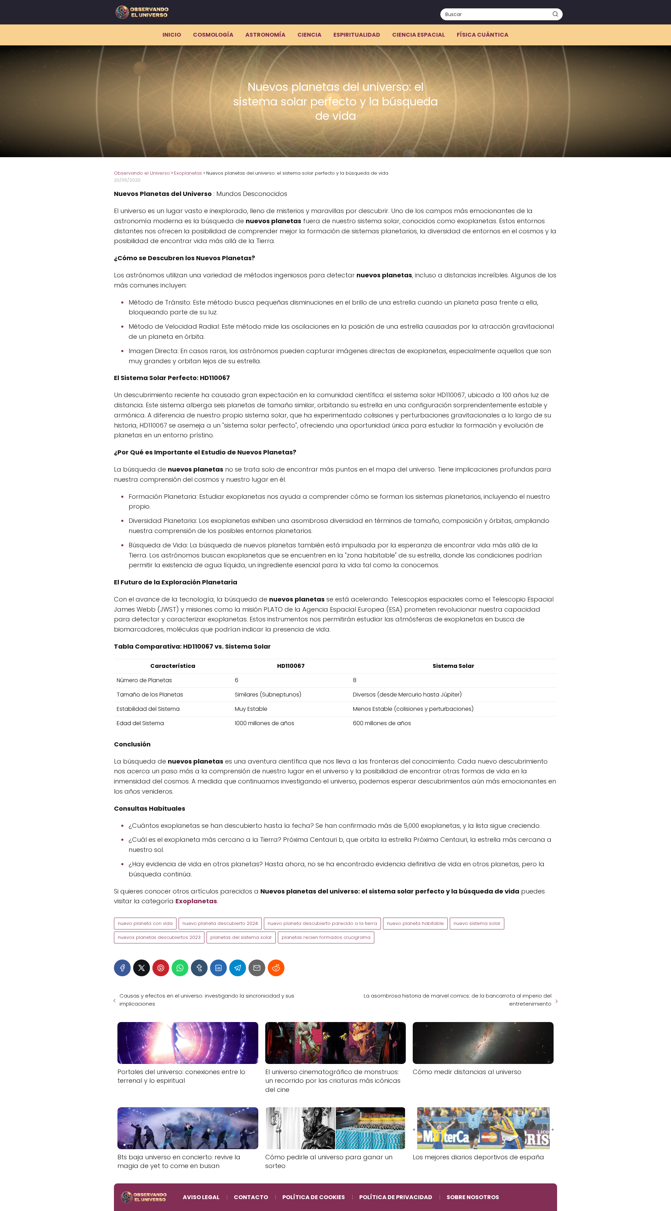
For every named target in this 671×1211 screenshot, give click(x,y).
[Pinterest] (160, 968)
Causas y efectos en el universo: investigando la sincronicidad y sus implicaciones (207, 999)
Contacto (251, 1197)
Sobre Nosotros (473, 1197)
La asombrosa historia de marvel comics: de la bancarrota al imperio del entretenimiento (457, 999)
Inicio (172, 35)
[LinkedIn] (218, 968)
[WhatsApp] (180, 968)
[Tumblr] (199, 968)
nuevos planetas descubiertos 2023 (159, 937)
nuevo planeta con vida (145, 923)
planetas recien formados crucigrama (326, 937)
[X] (141, 968)
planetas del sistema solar (241, 937)
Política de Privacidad (395, 1197)
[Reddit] (276, 968)
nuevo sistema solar (477, 923)
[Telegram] (237, 968)
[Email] (256, 968)
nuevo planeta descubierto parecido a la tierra (322, 923)
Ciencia (309, 35)
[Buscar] (555, 14)
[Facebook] (122, 968)
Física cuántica (482, 35)
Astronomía (265, 35)
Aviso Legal (201, 1197)
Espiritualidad (356, 35)
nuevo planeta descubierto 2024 (220, 923)
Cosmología (213, 35)
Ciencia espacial (418, 35)
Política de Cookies (313, 1197)
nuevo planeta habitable (415, 923)
